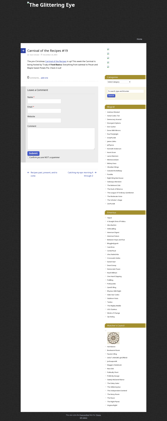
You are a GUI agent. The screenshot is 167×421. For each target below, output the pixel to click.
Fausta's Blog (112, 354)
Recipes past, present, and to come (44, 174)
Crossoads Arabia (113, 258)
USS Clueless (112, 309)
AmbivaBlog (111, 229)
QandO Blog (111, 287)
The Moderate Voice (114, 196)
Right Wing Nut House (115, 178)
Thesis (98, 415)
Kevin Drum (111, 152)
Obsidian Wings (113, 167)
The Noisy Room (113, 394)
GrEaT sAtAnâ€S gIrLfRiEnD (117, 357)
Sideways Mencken (114, 182)
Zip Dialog (111, 317)
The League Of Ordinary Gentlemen (120, 193)
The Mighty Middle (114, 306)
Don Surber (111, 127)
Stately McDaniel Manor (115, 379)
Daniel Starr (111, 262)
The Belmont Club (113, 185)
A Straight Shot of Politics (116, 221)
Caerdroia (110, 247)
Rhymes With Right (114, 291)
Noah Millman (112, 273)
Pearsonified (84, 415)
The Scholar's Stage (114, 200)
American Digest (113, 232)
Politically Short (112, 372)
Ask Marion (111, 346)
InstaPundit (111, 138)
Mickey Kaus (111, 163)
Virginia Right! (112, 405)
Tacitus (109, 302)
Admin (83, 418)
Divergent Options (114, 123)
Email (30, 106)
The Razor (111, 398)
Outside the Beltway (114, 171)
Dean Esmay (111, 265)
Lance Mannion (112, 156)
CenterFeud (111, 251)
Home (139, 39)
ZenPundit (111, 204)
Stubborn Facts (112, 298)
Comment (31, 126)
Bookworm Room (113, 350)
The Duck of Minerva (115, 189)
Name (30, 97)
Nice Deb (110, 368)
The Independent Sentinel (117, 390)
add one (44, 77)
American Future (113, 236)
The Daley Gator (113, 383)
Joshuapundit (112, 361)
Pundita (110, 174)
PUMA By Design (113, 376)
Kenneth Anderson (114, 149)
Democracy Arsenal (114, 119)
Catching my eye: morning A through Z (80, 174)
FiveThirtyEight (112, 134)
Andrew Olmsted (113, 112)
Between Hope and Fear (116, 240)
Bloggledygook (112, 243)
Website (31, 116)
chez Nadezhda (113, 254)
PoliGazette (111, 284)
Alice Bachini (111, 225)
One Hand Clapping (114, 276)
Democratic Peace (113, 269)
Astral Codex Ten (113, 116)
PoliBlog (110, 280)
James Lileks (111, 141)
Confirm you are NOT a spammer (44, 157)
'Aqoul (109, 218)
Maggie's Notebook (114, 365)
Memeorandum (113, 160)
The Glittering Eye (114, 387)
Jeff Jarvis (110, 145)
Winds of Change (113, 313)
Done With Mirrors (114, 130)
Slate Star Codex (113, 295)
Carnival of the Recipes (55, 61)
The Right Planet (113, 401)
